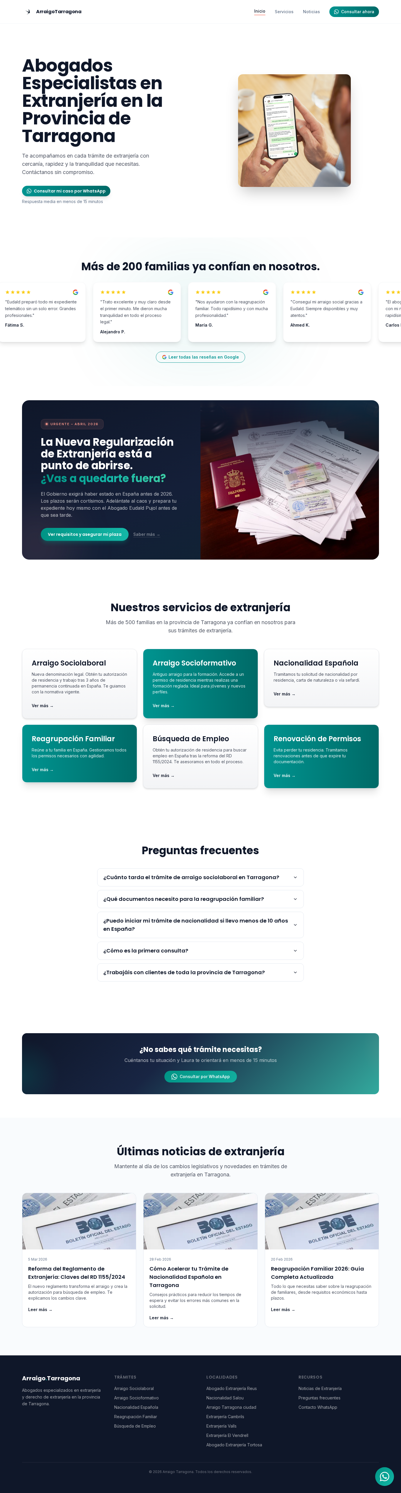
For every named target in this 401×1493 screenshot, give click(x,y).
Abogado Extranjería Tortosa (234, 1444)
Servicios (284, 11)
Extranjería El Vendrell (227, 1435)
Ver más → (43, 705)
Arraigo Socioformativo (136, 1397)
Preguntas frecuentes (320, 1397)
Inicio (259, 11)
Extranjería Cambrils (225, 1416)
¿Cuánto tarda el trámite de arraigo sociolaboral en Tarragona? (191, 877)
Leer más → (40, 1309)
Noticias (311, 11)
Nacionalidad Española (136, 1407)
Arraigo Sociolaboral (134, 1388)
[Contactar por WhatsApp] (384, 1476)
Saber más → (146, 534)
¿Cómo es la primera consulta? (145, 950)
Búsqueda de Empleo (135, 1425)
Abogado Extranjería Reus (231, 1388)
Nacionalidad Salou (225, 1397)
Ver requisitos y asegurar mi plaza (85, 534)
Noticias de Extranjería (320, 1388)
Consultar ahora (357, 11)
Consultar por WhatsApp (205, 1076)
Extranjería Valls (221, 1425)
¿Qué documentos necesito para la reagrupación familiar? (183, 899)
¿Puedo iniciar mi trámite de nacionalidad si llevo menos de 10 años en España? (195, 925)
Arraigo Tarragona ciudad (231, 1407)
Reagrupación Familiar (135, 1416)
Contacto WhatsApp (318, 1407)
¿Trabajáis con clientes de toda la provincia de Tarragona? (184, 972)
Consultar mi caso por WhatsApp (70, 191)
